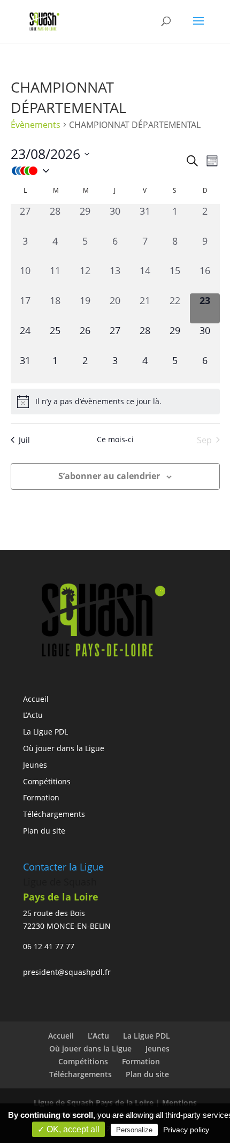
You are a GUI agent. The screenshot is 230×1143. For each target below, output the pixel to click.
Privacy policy (186, 1129)
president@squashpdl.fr (67, 972)
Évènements (35, 125)
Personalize (134, 1130)
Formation (41, 797)
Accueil (36, 699)
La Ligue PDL (45, 731)
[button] (98, 170)
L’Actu (33, 715)
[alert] (115, 401)
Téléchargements (54, 814)
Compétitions (47, 781)
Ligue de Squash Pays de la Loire (95, 1102)
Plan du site (44, 831)
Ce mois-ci (115, 439)
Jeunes (35, 765)
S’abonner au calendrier (109, 476)
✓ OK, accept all (68, 1129)
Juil (24, 440)
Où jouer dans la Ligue (63, 748)
